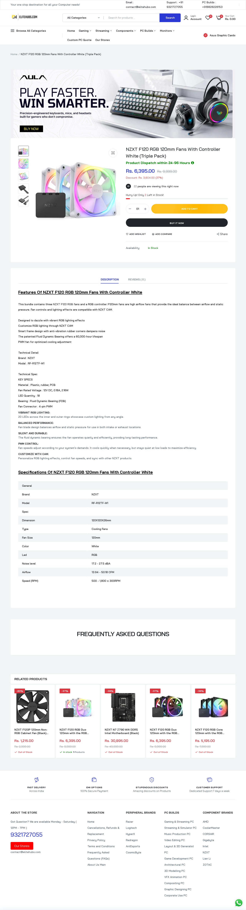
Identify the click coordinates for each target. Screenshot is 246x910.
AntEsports (133, 846)
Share (224, 234)
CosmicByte (133, 852)
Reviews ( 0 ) (136, 279)
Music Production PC (177, 834)
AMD (206, 821)
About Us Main (96, 864)
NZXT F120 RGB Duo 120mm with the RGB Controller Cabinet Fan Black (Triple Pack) (165, 731)
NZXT (206, 852)
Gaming (84, 30)
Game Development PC (178, 858)
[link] (47, 694)
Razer (129, 821)
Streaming (103, 30)
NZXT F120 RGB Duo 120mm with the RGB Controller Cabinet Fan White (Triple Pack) (75, 731)
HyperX (130, 834)
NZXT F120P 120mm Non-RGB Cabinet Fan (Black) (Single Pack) (30, 731)
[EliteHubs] (24, 17)
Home (71, 30)
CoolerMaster (211, 828)
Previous (10, 722)
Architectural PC (174, 864)
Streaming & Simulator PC (180, 828)
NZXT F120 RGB (63, 304)
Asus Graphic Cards (222, 35)
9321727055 (26, 834)
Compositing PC (174, 883)
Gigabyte (208, 840)
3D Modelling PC (174, 871)
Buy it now (177, 223)
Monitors (166, 30)
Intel (205, 846)
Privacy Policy (96, 840)
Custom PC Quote (79, 40)
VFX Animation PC (175, 877)
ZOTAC (207, 864)
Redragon (132, 840)
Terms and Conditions (101, 846)
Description (110, 279)
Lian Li (207, 858)
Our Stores (102, 40)
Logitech (131, 828)
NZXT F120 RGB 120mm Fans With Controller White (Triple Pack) (173, 152)
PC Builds (147, 30)
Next (235, 722)
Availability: (133, 248)
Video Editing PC (174, 840)
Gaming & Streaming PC (179, 821)
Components (125, 30)
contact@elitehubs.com (26, 852)
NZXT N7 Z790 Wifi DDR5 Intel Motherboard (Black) (122, 731)
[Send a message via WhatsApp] (239, 903)
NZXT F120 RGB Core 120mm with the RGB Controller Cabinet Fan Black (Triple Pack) (210, 731)
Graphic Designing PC (177, 889)
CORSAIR (208, 834)
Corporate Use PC (175, 895)
